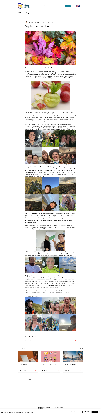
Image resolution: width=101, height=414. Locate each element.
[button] (81, 12)
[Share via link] (35, 336)
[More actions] (75, 22)
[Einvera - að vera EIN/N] (50, 356)
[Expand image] (33, 138)
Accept (95, 411)
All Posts (20, 13)
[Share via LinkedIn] (32, 336)
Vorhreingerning (24, 364)
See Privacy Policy (29, 412)
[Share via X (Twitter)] (29, 336)
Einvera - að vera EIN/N (49, 364)
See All (81, 348)
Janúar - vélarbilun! (70, 364)
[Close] (99, 411)
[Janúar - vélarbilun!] (73, 356)
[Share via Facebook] (25, 336)
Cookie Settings (87, 411)
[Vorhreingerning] (28, 356)
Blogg (27, 13)
